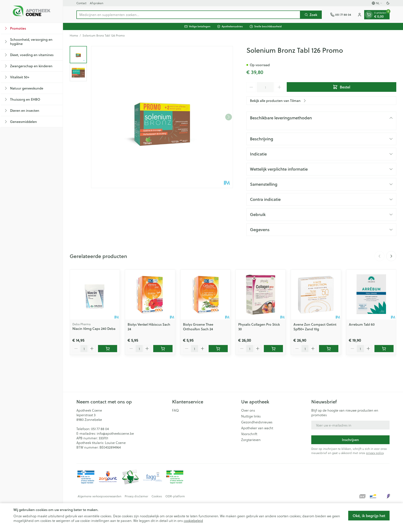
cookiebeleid (193, 520)
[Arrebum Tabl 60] (371, 295)
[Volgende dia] (391, 256)
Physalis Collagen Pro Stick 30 (259, 326)
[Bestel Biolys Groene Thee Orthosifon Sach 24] (218, 348)
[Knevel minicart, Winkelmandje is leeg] (369, 14)
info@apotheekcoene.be (115, 433)
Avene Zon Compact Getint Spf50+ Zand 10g (314, 326)
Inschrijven (350, 439)
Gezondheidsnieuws (256, 422)
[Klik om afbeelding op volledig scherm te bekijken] (162, 117)
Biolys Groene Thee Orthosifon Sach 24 (198, 326)
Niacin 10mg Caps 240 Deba (93, 328)
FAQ (175, 410)
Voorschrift (249, 434)
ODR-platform (175, 496)
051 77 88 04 (100, 428)
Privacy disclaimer (136, 496)
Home (74, 35)
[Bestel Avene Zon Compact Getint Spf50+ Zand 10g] (328, 348)
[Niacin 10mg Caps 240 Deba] (95, 295)
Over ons (248, 410)
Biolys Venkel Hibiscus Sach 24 (149, 326)
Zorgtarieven (251, 439)
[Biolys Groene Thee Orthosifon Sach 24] (205, 295)
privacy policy (374, 453)
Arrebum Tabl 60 (362, 324)
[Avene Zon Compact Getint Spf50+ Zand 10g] (316, 295)
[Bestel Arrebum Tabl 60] (384, 348)
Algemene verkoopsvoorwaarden (99, 496)
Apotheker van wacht (257, 428)
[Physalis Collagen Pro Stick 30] (260, 295)
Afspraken (96, 3)
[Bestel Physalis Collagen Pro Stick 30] (273, 348)
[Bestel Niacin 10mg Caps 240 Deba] (107, 348)
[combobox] (188, 15)
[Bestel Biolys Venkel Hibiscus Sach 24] (162, 348)
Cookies (157, 496)
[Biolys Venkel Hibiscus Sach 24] (150, 295)
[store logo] (31, 11)
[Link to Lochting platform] (388, 496)
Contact (81, 3)
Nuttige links (251, 416)
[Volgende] (228, 117)
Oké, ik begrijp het (369, 515)
